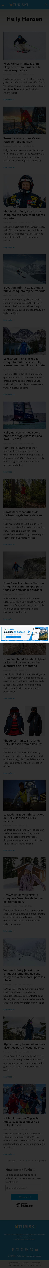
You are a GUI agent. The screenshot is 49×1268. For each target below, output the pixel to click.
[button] (45, 629)
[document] (24, 634)
